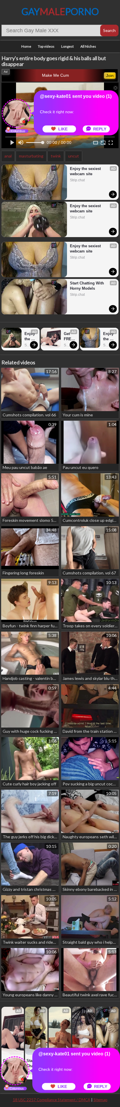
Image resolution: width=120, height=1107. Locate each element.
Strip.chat (77, 180)
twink (56, 155)
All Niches (88, 46)
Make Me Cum (55, 75)
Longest (67, 46)
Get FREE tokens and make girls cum (70, 337)
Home (26, 46)
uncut (73, 155)
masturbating (31, 155)
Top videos (46, 46)
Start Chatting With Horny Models (87, 286)
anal (8, 155)
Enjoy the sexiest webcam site (86, 171)
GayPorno (60, 11)
